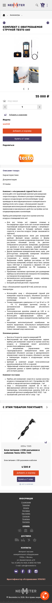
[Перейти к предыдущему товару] (4, 22)
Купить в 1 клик (22, 139)
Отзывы (7, 184)
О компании (26, 502)
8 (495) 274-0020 (21, 563)
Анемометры (15, 15)
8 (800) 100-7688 (34, 563)
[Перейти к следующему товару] (47, 22)
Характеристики (10, 175)
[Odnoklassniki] (29, 571)
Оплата (26, 508)
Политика (26, 519)
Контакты (26, 522)
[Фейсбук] (23, 571)
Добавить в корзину (22, 131)
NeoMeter (16, 5)
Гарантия (26, 505)
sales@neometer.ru (28, 566)
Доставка (26, 511)
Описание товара (11, 170)
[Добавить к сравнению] (46, 442)
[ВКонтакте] (16, 571)
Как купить (26, 514)
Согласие (26, 516)
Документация (10, 179)
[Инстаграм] (36, 571)
